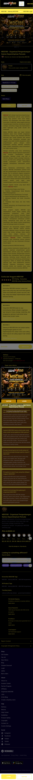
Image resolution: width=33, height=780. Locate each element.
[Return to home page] (10, 3)
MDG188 (3, 11)
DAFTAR (24, 777)
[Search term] (21, 3)
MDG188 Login (27, 11)
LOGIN (9, 776)
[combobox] (21, 4)
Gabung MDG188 (14, 11)
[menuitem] (3, 11)
